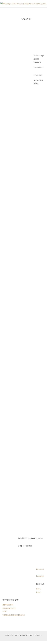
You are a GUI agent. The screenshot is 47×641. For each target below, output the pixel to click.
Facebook (40, 569)
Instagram (40, 576)
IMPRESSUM (8, 605)
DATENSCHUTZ (9, 608)
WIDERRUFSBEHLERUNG (14, 615)
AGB (5, 612)
